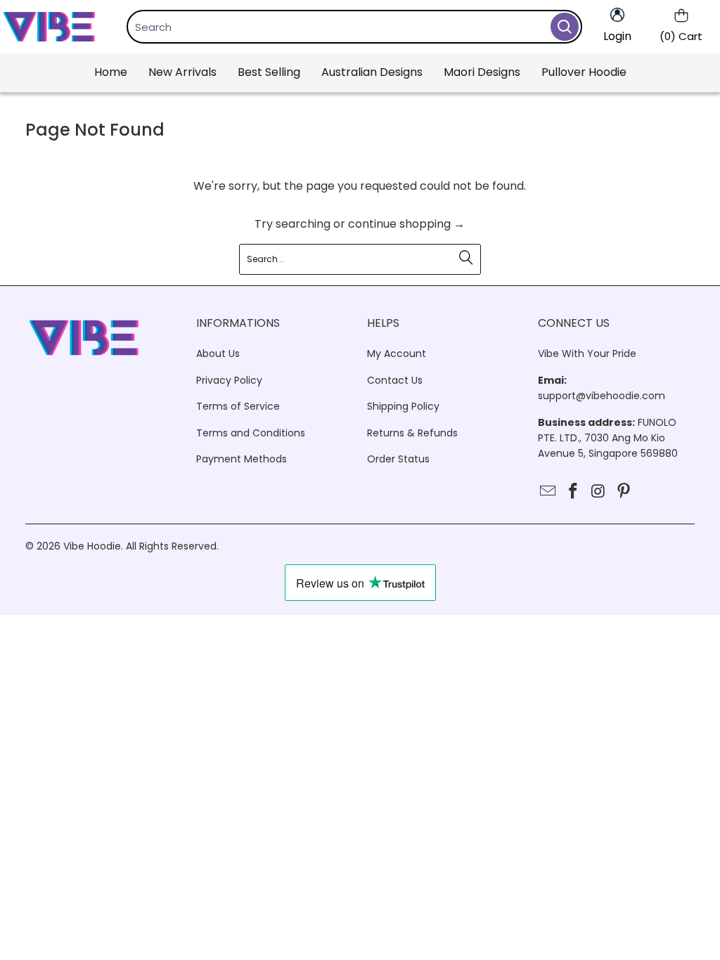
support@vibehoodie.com (601, 396)
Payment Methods (241, 459)
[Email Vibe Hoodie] (548, 492)
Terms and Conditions (250, 433)
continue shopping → (406, 224)
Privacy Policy (229, 380)
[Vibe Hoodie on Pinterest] (623, 492)
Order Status (398, 459)
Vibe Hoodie (92, 546)
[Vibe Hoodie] (49, 26)
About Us (218, 353)
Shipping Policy (403, 406)
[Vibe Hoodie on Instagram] (599, 492)
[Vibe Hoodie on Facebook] (573, 492)
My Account (396, 353)
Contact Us (395, 380)
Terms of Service (238, 406)
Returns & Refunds (412, 433)
